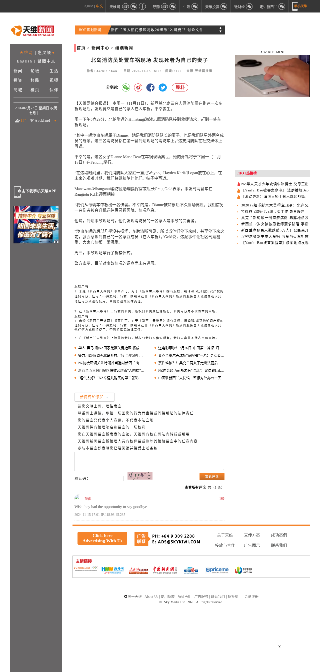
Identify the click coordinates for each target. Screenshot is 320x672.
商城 (18, 90)
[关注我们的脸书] (142, 6)
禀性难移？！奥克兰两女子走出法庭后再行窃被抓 (191, 363)
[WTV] (243, 571)
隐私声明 (185, 597)
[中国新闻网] (164, 570)
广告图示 (252, 545)
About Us (151, 597)
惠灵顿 (44, 52)
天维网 (115, 6)
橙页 (35, 90)
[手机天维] (299, 6)
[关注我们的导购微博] (164, 6)
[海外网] (112, 570)
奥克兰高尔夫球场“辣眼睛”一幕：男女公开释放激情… (191, 355)
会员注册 (251, 597)
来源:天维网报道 (199, 71)
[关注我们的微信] (134, 6)
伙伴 (54, 90)
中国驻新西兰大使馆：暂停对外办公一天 (189, 378)
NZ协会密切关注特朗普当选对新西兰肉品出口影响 (111, 363)
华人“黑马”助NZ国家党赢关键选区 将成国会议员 (111, 348)
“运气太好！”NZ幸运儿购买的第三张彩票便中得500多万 (111, 378)
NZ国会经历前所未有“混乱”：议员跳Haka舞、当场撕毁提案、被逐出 (191, 370)
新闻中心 (101, 48)
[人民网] (138, 571)
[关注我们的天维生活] (195, 6)
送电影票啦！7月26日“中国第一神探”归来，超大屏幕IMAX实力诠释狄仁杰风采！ (191, 348)
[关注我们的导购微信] (249, 6)
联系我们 (279, 545)
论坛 (35, 71)
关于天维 (225, 535)
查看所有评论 (195, 487)
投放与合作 (225, 545)
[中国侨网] (191, 571)
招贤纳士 (235, 597)
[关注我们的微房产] (224, 6)
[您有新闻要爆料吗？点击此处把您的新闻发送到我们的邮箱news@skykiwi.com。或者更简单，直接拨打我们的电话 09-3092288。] (180, 87)
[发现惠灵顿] (282, 6)
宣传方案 (252, 535)
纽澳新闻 (124, 48)
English (87, 6)
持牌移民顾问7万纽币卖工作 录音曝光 (272, 211)
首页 (81, 48)
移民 (35, 80)
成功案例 (279, 535)
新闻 (18, 71)
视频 (54, 80)
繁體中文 (47, 61)
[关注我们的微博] (125, 6)
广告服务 (201, 597)
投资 (18, 80)
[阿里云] (86, 569)
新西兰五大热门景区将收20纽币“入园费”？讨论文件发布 (111, 370)
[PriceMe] (217, 570)
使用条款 (168, 597)
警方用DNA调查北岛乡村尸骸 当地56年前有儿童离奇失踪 (111, 355)
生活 (54, 71)
